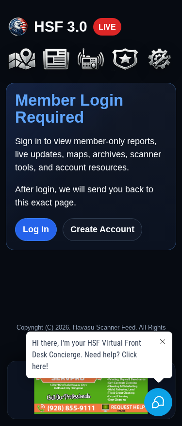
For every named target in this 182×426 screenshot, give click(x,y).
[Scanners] (91, 60)
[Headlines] (56, 60)
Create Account (102, 229)
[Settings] (160, 60)
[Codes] (125, 60)
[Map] (22, 60)
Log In (36, 229)
